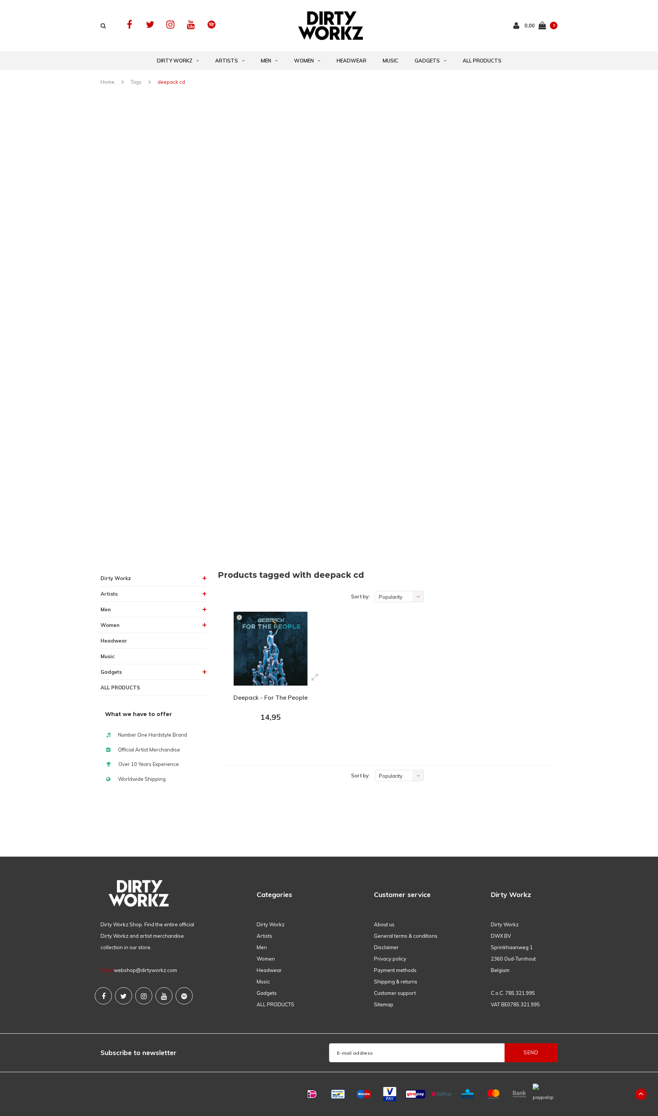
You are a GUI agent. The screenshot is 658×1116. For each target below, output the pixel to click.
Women (304, 61)
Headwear (351, 61)
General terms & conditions (406, 936)
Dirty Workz (174, 61)
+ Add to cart (266, 738)
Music (390, 61)
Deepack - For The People (270, 697)
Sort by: (360, 596)
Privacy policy (390, 959)
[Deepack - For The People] (270, 649)
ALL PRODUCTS (482, 61)
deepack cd (171, 82)
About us (384, 924)
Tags (136, 82)
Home (108, 82)
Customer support (395, 993)
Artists (226, 61)
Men (266, 61)
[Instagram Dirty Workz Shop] (170, 24)
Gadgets (427, 61)
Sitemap (383, 1004)
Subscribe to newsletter (138, 1053)
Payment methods (395, 970)
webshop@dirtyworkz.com (145, 970)
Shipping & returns (395, 981)
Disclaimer (386, 947)
